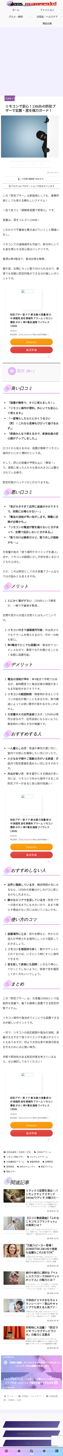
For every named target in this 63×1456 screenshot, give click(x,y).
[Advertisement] (31, 63)
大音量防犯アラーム (15, 1161)
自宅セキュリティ (28, 1166)
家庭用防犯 (35, 1161)
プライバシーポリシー (31, 1424)
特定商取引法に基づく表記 (31, 1433)
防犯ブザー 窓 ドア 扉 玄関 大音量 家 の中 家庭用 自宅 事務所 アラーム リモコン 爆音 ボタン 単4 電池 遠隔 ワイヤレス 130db (31, 320)
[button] (56, 857)
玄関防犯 (49, 1161)
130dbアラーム (44, 1151)
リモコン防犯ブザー (15, 1156)
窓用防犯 (10, 1166)
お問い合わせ (32, 1443)
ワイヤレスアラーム (39, 1156)
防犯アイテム (47, 1166)
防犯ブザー (11, 1171)
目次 (21, 370)
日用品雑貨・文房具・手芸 (18, 1151)
